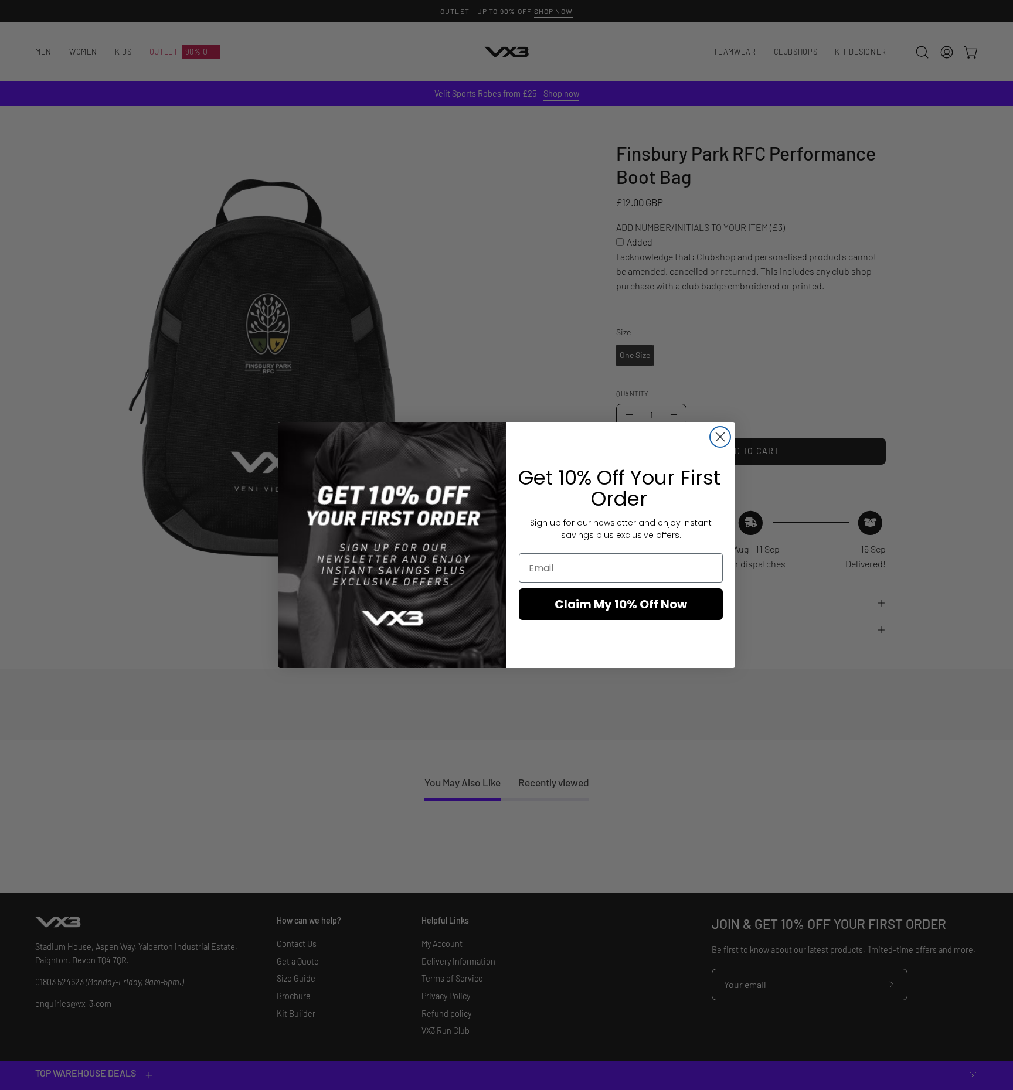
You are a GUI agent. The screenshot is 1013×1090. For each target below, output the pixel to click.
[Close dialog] (720, 437)
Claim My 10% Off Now (621, 604)
